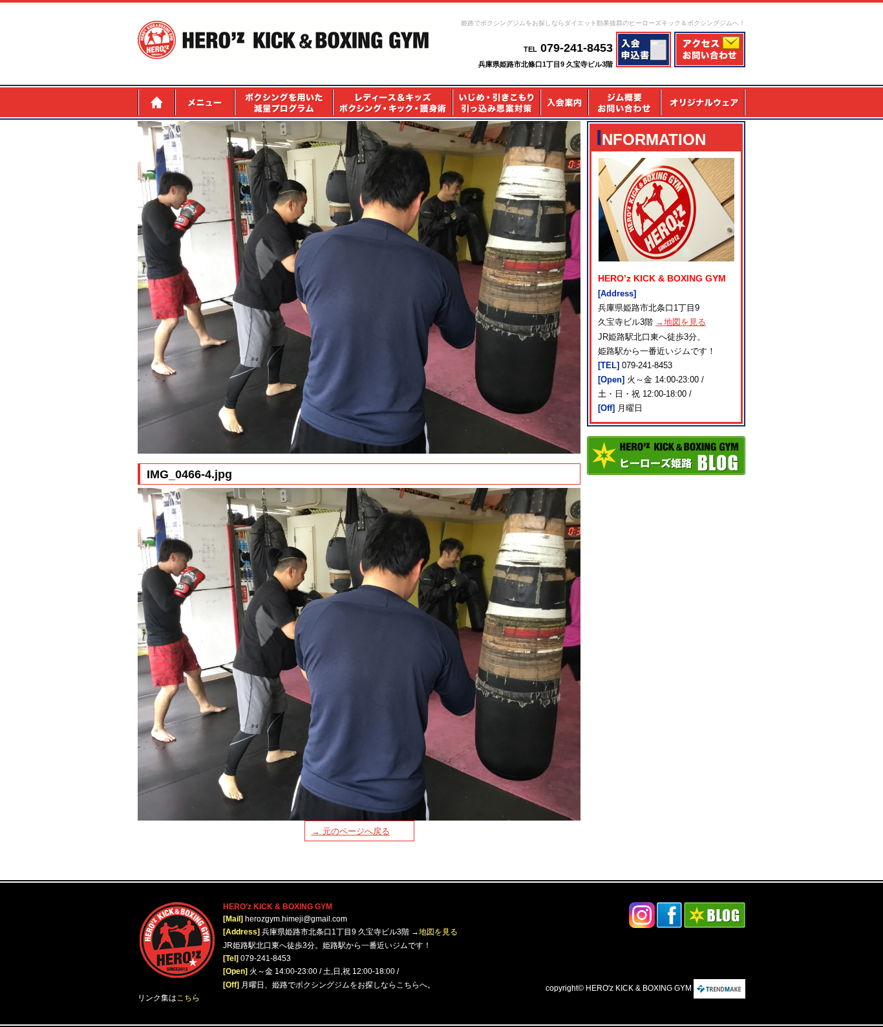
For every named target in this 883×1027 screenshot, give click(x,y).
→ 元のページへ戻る (351, 831)
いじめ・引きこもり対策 (496, 102)
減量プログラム (283, 102)
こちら (188, 997)
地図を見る (438, 931)
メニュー (204, 102)
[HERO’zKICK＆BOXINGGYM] (284, 40)
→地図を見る (680, 322)
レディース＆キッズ (392, 102)
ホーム (156, 102)
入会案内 (564, 102)
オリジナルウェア (703, 102)
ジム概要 (624, 102)
